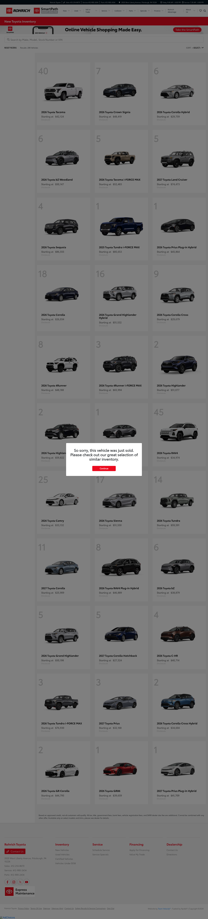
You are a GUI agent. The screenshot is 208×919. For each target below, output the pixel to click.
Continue (104, 468)
